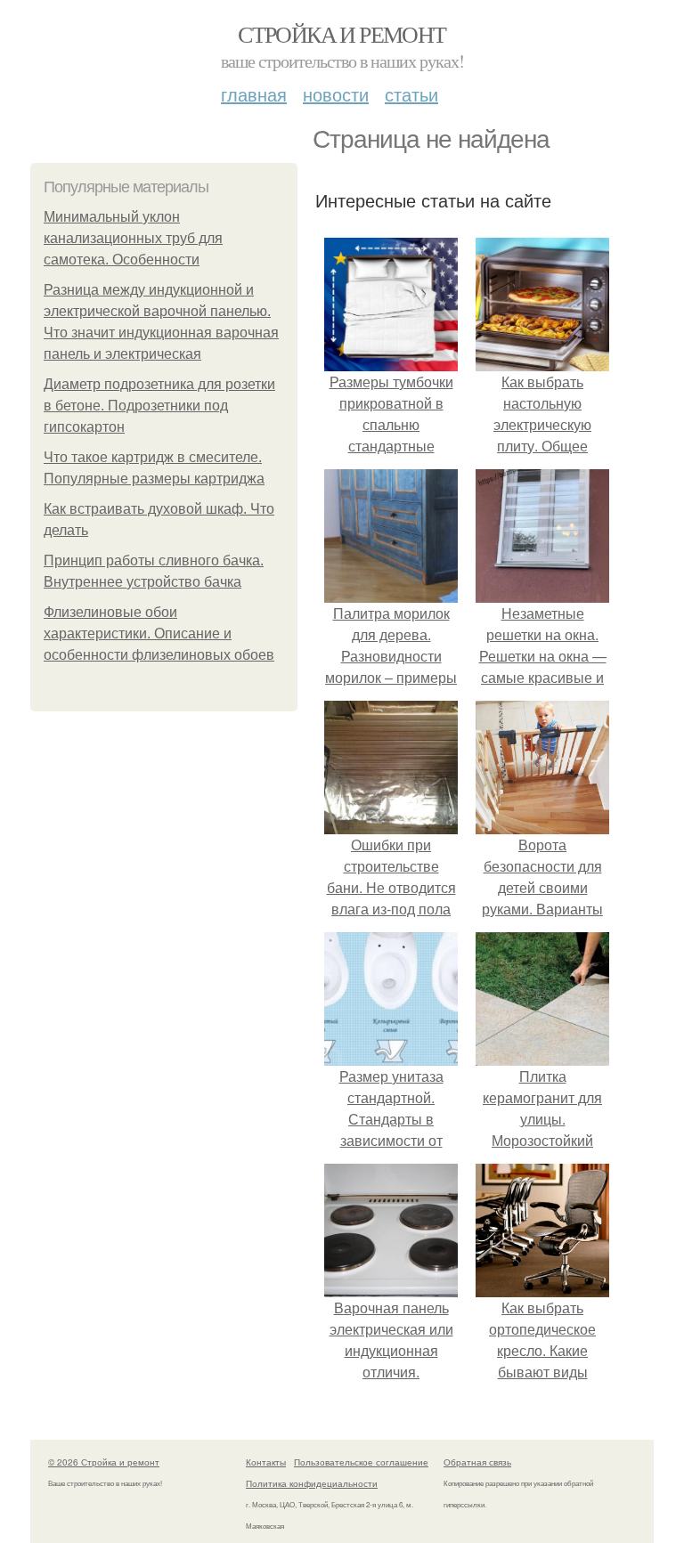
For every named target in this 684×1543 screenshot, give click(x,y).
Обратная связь (477, 1462)
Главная (254, 94)
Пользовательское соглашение (361, 1462)
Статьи (411, 94)
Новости (336, 94)
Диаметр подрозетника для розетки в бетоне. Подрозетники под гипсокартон (159, 405)
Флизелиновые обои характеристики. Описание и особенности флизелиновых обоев (159, 633)
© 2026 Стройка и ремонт (103, 1462)
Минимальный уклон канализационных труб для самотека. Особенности (133, 238)
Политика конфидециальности (312, 1483)
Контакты (266, 1462)
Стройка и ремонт (341, 34)
